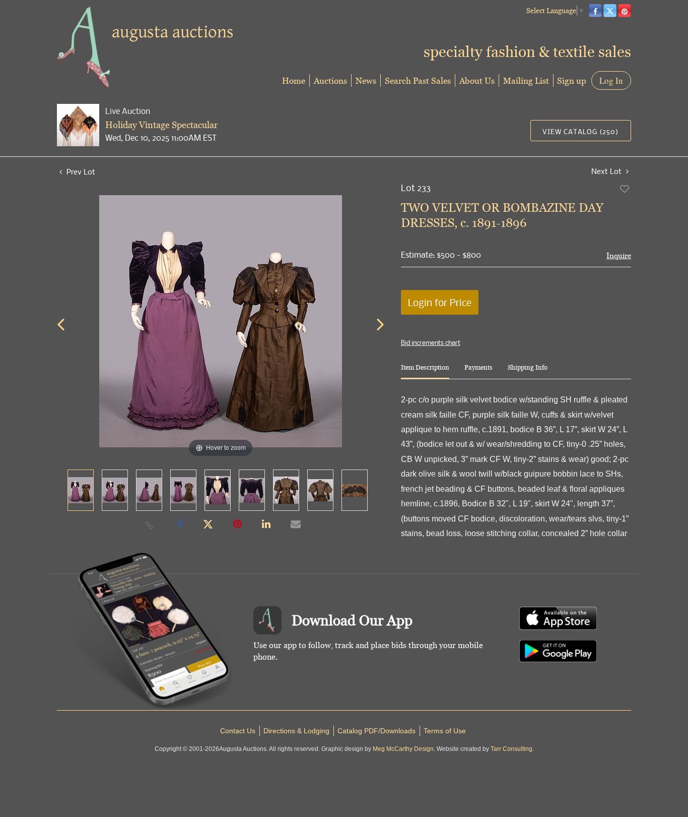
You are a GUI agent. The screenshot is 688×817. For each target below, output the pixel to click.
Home (293, 80)
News (366, 80)
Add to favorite (625, 189)
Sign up (571, 80)
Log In (611, 80)
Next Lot (607, 171)
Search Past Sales (418, 80)
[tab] (425, 371)
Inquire (618, 255)
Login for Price (439, 302)
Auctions (330, 80)
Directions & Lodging (296, 731)
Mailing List (526, 80)
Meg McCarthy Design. (404, 748)
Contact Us (237, 731)
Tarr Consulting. (512, 748)
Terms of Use (445, 731)
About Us (477, 80)
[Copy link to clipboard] (150, 525)
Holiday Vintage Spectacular (161, 125)
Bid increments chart (430, 342)
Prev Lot (79, 171)
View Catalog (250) (580, 131)
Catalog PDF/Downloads (376, 731)
